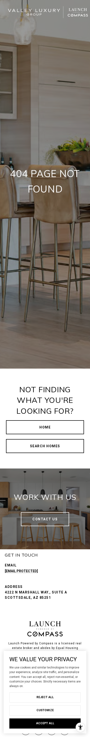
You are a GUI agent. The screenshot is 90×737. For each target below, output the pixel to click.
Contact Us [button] (45, 519)
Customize (45, 710)
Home (45, 427)
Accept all (45, 723)
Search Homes (45, 446)
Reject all (45, 697)
